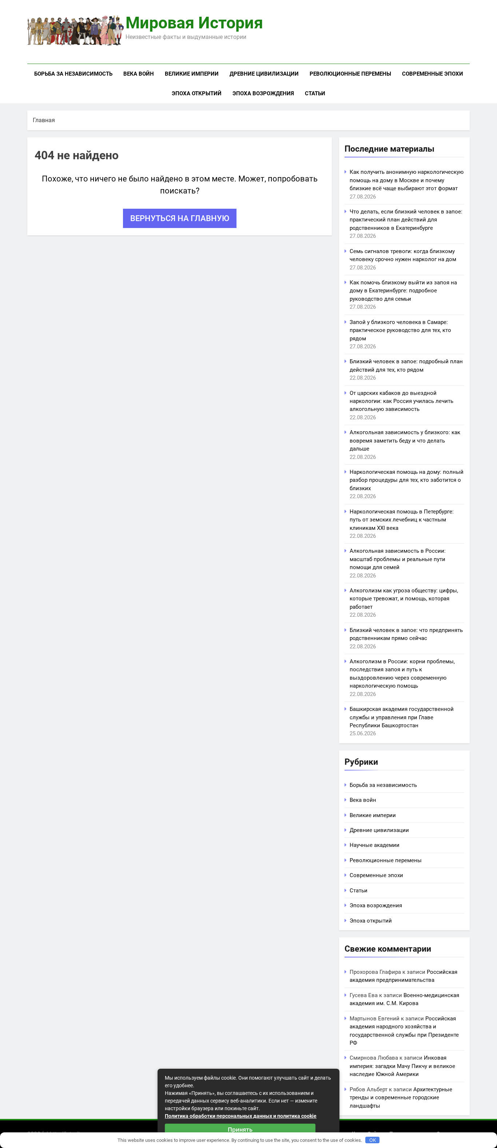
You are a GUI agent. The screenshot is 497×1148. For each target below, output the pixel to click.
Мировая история (194, 22)
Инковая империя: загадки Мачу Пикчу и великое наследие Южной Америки (402, 1066)
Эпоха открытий (197, 93)
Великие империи (192, 74)
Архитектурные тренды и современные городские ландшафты (401, 1097)
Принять (240, 1129)
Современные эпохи (432, 74)
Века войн (138, 74)
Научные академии (374, 845)
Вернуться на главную (179, 218)
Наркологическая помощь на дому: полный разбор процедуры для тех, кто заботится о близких (407, 480)
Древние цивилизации (264, 74)
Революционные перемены (350, 74)
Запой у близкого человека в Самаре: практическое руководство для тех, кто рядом (400, 330)
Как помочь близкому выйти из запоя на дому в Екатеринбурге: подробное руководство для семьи (403, 290)
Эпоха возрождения (263, 93)
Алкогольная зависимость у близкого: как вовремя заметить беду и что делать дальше (405, 440)
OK (372, 1140)
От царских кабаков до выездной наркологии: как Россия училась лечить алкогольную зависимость (401, 401)
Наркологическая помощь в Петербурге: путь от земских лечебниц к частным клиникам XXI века (402, 519)
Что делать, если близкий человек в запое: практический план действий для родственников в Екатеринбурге (406, 219)
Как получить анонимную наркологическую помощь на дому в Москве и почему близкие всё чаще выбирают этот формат (407, 180)
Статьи (315, 93)
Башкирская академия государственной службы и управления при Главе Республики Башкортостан (402, 717)
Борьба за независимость (73, 74)
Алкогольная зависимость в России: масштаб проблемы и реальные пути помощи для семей (398, 559)
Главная (44, 120)
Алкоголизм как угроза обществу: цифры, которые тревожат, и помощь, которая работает (404, 598)
